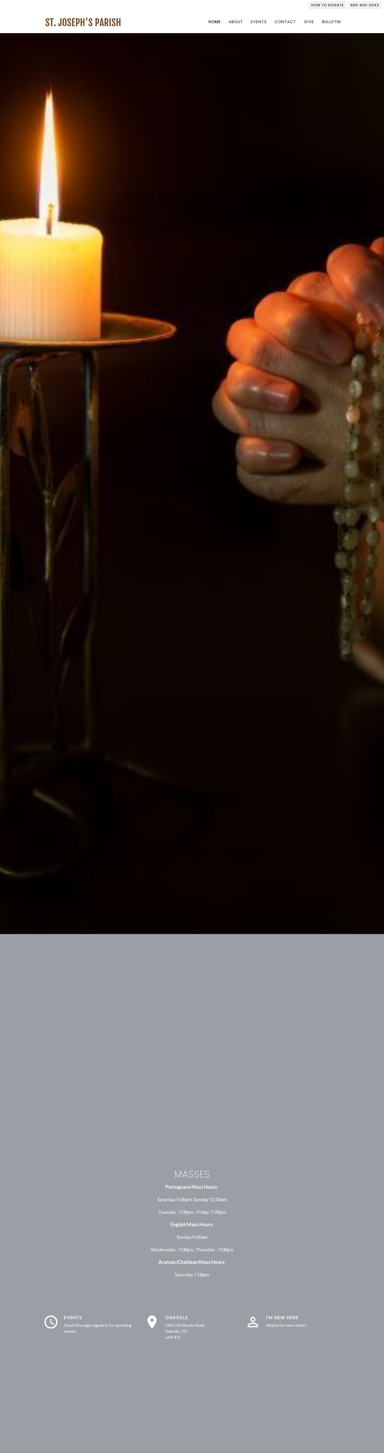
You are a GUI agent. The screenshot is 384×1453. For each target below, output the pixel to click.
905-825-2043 (364, 5)
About (236, 22)
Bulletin (331, 22)
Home (214, 22)
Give (309, 22)
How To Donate (327, 5)
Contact (285, 22)
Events (259, 22)
